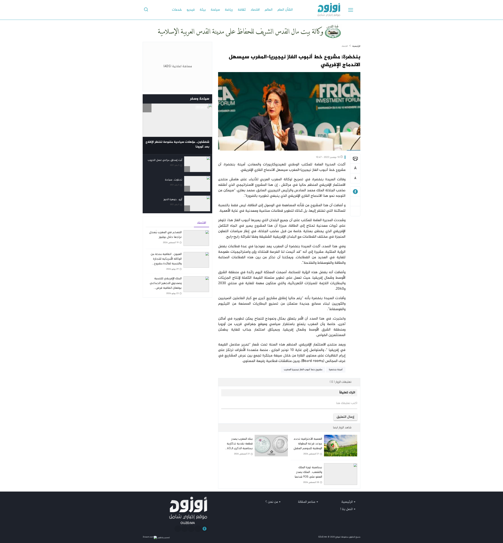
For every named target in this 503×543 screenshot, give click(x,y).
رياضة (229, 10)
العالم (269, 10)
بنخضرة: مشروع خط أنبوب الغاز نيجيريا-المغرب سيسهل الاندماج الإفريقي (294, 61)
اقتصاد (255, 10)
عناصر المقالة (306, 502)
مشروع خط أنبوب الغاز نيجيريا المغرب (303, 369)
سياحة (215, 10)
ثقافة (242, 10)
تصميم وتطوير (163, 537)
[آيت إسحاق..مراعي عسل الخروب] (177, 164)
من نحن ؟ (271, 502)
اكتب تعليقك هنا (346, 403)
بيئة (203, 10)
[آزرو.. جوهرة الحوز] (177, 203)
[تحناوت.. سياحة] (177, 184)
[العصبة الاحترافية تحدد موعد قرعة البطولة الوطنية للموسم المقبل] (324, 447)
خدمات (177, 10)
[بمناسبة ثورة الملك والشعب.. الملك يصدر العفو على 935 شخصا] (324, 474)
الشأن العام (285, 10)
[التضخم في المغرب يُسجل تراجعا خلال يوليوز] (177, 239)
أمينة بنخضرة (335, 369)
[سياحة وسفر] (147, 98)
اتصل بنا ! (346, 509)
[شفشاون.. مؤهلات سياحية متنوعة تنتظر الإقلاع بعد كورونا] (177, 128)
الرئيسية (356, 46)
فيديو (191, 10)
